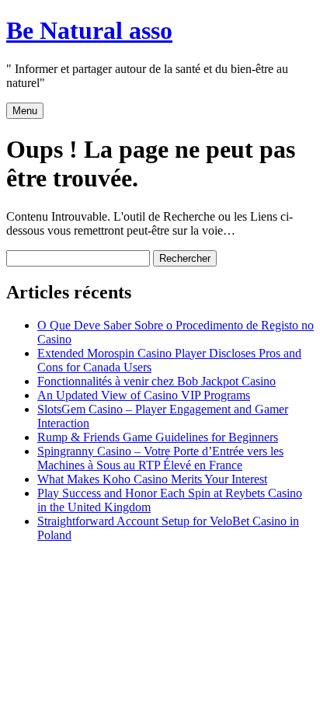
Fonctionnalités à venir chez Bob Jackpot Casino (156, 381)
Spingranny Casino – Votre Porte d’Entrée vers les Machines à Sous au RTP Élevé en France (160, 458)
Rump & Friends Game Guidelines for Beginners (157, 437)
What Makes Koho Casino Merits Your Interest (152, 479)
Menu (24, 111)
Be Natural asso (89, 30)
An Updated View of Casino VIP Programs (143, 395)
